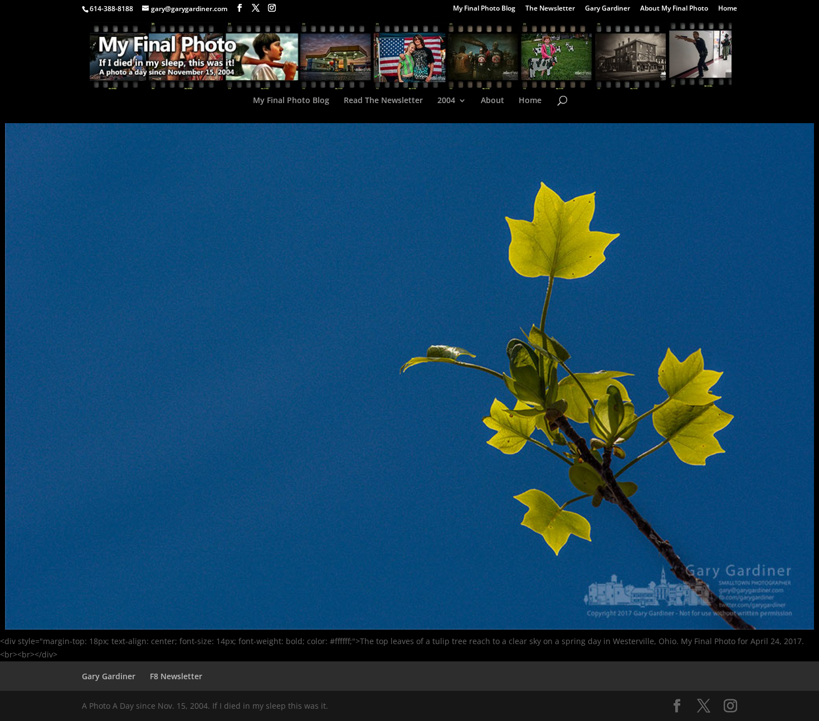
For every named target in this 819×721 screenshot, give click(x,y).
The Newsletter (550, 9)
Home (727, 9)
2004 (446, 100)
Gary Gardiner (607, 9)
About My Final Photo (674, 9)
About (492, 100)
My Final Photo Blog (484, 9)
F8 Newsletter (176, 676)
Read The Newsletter (383, 100)
